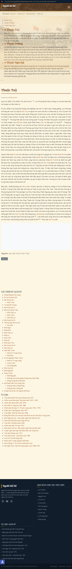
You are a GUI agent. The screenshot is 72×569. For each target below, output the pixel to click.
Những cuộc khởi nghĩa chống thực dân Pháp (23, 378)
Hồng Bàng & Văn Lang (12, 295)
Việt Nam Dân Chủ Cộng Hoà (14, 383)
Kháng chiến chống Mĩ (15, 388)
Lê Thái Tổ (41, 500)
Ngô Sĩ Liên (14, 154)
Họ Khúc (10, 325)
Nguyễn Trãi (42, 496)
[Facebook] (2, 501)
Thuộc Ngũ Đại (9, 25)
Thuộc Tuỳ (8, 20)
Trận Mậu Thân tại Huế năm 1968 (16, 413)
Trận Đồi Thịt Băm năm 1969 (14, 423)
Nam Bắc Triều (9, 350)
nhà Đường (40, 214)
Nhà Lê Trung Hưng (14, 353)
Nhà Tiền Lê (8, 333)
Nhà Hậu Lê (8, 348)
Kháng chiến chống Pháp (16, 386)
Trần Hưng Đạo (43, 506)
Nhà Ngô (7, 328)
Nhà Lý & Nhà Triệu (11, 310)
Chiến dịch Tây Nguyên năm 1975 (16, 410)
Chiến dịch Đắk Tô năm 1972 (14, 426)
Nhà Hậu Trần (9, 343)
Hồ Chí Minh (41, 490)
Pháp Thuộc (8, 373)
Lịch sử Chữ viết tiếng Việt (13, 438)
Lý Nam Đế (41, 513)
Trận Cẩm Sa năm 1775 (9, 552)
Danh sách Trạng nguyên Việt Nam (16, 441)
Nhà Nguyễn (8, 371)
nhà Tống (46, 163)
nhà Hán (19, 122)
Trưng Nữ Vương (10, 305)
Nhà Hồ (7, 340)
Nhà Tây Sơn (8, 368)
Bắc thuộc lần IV (9, 345)
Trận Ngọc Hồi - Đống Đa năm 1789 (13, 548)
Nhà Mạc (10, 355)
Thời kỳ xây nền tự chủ (12, 323)
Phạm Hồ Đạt (62, 154)
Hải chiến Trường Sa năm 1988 (15, 405)
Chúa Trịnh (11, 363)
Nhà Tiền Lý (11, 313)
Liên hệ (69, 566)
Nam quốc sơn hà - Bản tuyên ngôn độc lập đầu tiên (22, 428)
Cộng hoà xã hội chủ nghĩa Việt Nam (17, 391)
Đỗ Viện (41, 157)
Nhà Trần (7, 338)
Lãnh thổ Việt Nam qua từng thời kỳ (16, 421)
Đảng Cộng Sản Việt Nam (16, 381)
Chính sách (62, 566)
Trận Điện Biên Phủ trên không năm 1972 (19, 398)
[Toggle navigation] (69, 7)
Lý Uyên (27, 186)
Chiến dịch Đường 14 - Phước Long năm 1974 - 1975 (22, 408)
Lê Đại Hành (42, 503)
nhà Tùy (25, 111)
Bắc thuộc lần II (9, 308)
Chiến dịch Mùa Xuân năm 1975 (15, 403)
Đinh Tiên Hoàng (43, 493)
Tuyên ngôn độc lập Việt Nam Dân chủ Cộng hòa (21, 431)
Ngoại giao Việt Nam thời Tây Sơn (12, 532)
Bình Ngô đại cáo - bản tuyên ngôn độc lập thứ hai (22, 418)
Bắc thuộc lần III (13, 97)
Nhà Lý (6, 335)
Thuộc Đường (9, 23)
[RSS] (11, 501)
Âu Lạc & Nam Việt (10, 297)
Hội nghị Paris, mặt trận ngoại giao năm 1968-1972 (22, 446)
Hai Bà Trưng (42, 509)
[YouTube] (7, 501)
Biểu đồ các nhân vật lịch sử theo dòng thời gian (17, 535)
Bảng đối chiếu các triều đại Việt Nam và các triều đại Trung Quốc (27, 415)
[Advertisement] (36, 236)
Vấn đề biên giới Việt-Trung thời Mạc (13, 529)
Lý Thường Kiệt (42, 516)
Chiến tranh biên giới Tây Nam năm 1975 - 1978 (21, 400)
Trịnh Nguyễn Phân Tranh (13, 358)
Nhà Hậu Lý (11, 318)
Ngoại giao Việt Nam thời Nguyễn (12, 542)
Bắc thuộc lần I (9, 300)
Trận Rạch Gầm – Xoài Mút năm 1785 (17, 436)
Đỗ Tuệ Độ (54, 160)
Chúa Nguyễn (12, 366)
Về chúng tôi (53, 566)
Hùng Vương (42, 519)
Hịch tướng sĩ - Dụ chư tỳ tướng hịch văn (18, 443)
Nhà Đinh (7, 330)
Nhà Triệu (10, 302)
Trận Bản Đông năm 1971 (13, 433)
